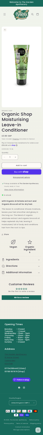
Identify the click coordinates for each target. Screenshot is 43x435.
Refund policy (34, 420)
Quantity (5, 153)
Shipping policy (35, 423)
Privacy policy (9, 423)
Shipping (15, 139)
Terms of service (22, 423)
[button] (4, 14)
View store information (14, 189)
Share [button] (6, 234)
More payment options (21, 177)
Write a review (21, 297)
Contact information (22, 427)
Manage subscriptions (21, 430)
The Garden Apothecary (18, 420)
